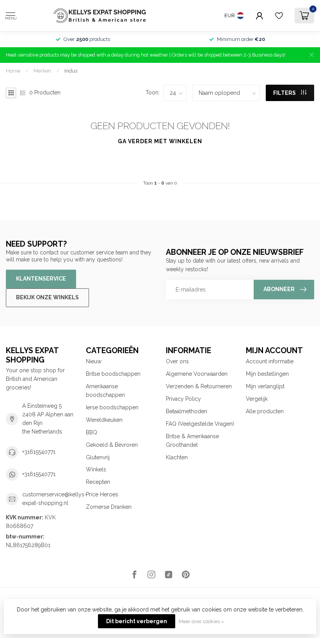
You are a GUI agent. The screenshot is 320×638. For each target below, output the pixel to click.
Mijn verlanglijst (265, 386)
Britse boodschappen (113, 374)
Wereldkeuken (104, 420)
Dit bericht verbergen (136, 621)
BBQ (91, 432)
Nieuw (93, 361)
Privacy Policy (183, 399)
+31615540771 (38, 452)
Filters (285, 93)
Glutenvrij (98, 457)
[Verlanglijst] (279, 15)
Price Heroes (102, 494)
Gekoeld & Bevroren (112, 445)
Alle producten (265, 411)
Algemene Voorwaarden (197, 374)
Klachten (177, 457)
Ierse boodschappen (112, 407)
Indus (70, 71)
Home (13, 71)
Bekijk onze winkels (47, 297)
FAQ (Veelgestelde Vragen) (200, 424)
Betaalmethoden (186, 411)
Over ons (177, 361)
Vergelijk (257, 399)
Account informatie (269, 361)
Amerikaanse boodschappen (105, 390)
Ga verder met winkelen (160, 141)
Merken (42, 71)
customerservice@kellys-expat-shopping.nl (54, 498)
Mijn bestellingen (267, 374)
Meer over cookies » (201, 621)
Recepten (98, 482)
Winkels (96, 469)
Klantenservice (41, 278)
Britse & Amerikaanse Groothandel (192, 440)
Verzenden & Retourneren (199, 386)
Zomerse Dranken (109, 507)
